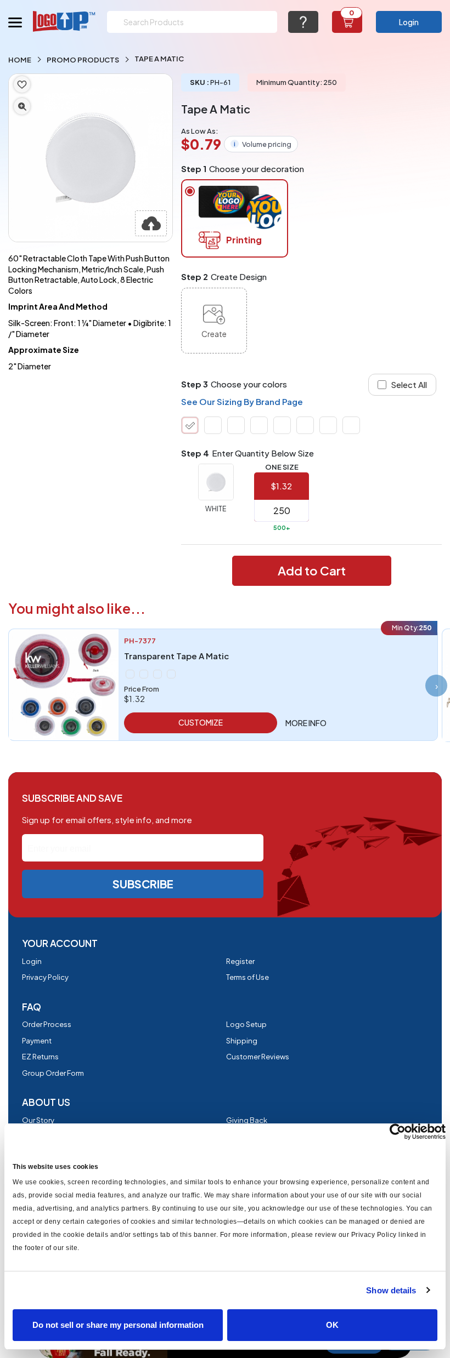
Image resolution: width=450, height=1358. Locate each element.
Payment (37, 1040)
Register (240, 961)
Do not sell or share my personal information (118, 1325)
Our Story (38, 1120)
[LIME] (259, 425)
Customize (200, 722)
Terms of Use (247, 977)
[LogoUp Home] (64, 21)
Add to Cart (312, 570)
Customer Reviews (257, 1056)
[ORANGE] (328, 425)
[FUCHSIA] (282, 425)
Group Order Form (53, 1073)
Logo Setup (246, 1024)
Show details (391, 1290)
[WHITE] (190, 425)
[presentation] (436, 686)
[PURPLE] (213, 425)
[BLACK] (157, 674)
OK (332, 1325)
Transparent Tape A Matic (176, 656)
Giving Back (246, 1120)
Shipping (241, 1040)
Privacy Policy (45, 977)
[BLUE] (236, 425)
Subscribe (143, 884)
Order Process (46, 1024)
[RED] (305, 425)
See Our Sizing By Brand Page (242, 401)
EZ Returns (40, 1056)
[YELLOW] (351, 425)
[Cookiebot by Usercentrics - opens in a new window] (398, 1131)
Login (409, 22)
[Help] (303, 22)
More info (306, 723)
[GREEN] (130, 674)
